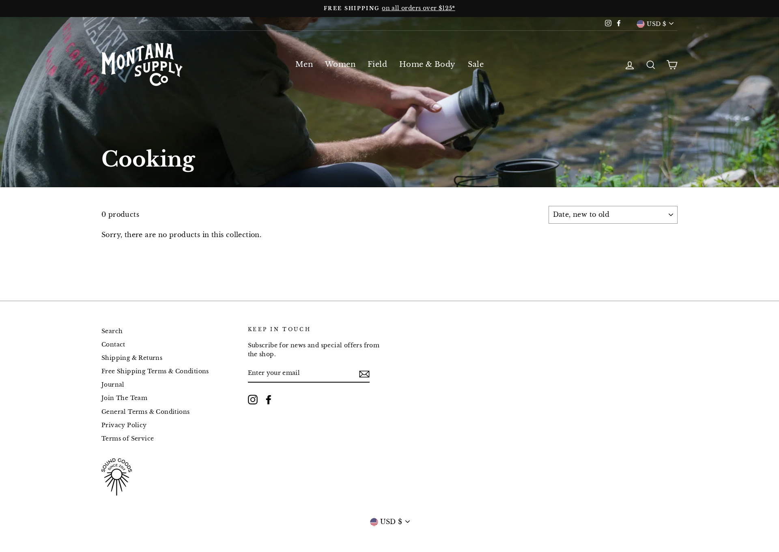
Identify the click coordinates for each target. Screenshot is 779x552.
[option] (389, 8)
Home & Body (427, 64)
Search (112, 331)
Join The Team (124, 398)
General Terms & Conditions (145, 412)
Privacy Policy (124, 425)
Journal (113, 384)
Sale (476, 64)
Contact (113, 344)
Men (304, 64)
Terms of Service (127, 438)
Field (377, 64)
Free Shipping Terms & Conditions (155, 371)
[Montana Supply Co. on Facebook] (268, 399)
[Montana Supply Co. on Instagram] (253, 399)
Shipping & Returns (131, 358)
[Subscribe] (364, 373)
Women (340, 64)
